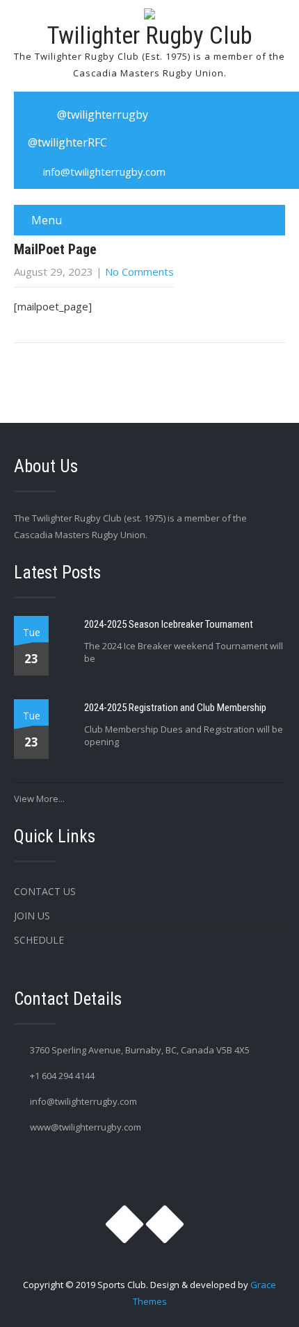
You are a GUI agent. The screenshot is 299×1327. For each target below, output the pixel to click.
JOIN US (32, 915)
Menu (46, 220)
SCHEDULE (39, 939)
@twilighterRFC (67, 142)
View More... (39, 798)
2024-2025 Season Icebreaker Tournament (168, 624)
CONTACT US (45, 891)
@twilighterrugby (102, 114)
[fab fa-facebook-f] (176, 114)
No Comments (139, 271)
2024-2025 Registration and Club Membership (175, 707)
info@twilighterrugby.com (104, 171)
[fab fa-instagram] (32, 114)
